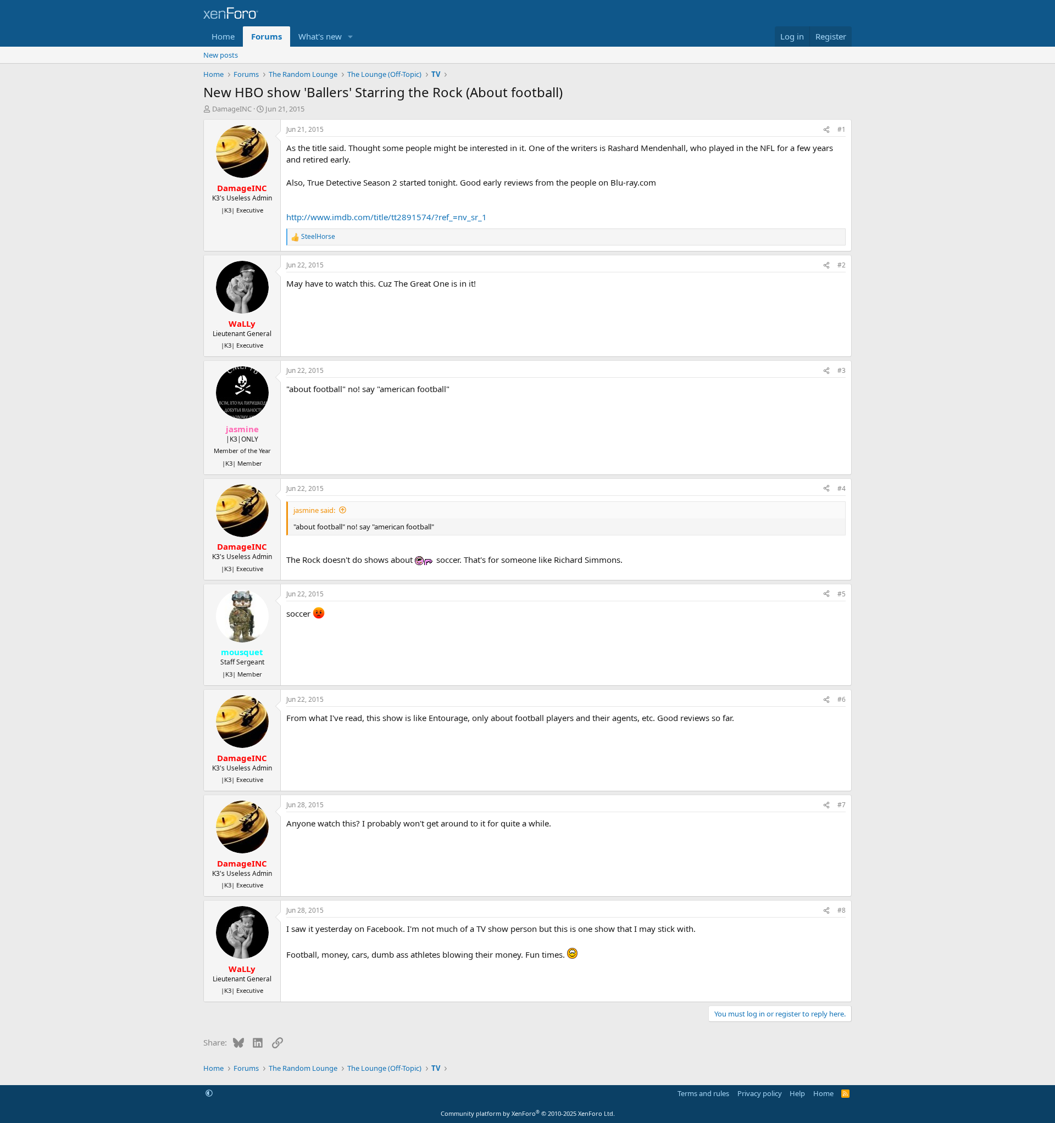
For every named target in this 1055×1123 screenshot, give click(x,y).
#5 (841, 594)
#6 (841, 699)
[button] (350, 36)
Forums (266, 36)
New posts (220, 55)
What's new (320, 36)
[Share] (826, 130)
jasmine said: (314, 510)
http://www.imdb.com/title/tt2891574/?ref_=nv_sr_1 (386, 216)
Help (797, 1093)
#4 (841, 488)
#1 (841, 129)
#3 (841, 370)
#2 (841, 265)
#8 (841, 910)
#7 (841, 804)
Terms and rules (703, 1093)
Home (223, 36)
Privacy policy (759, 1093)
